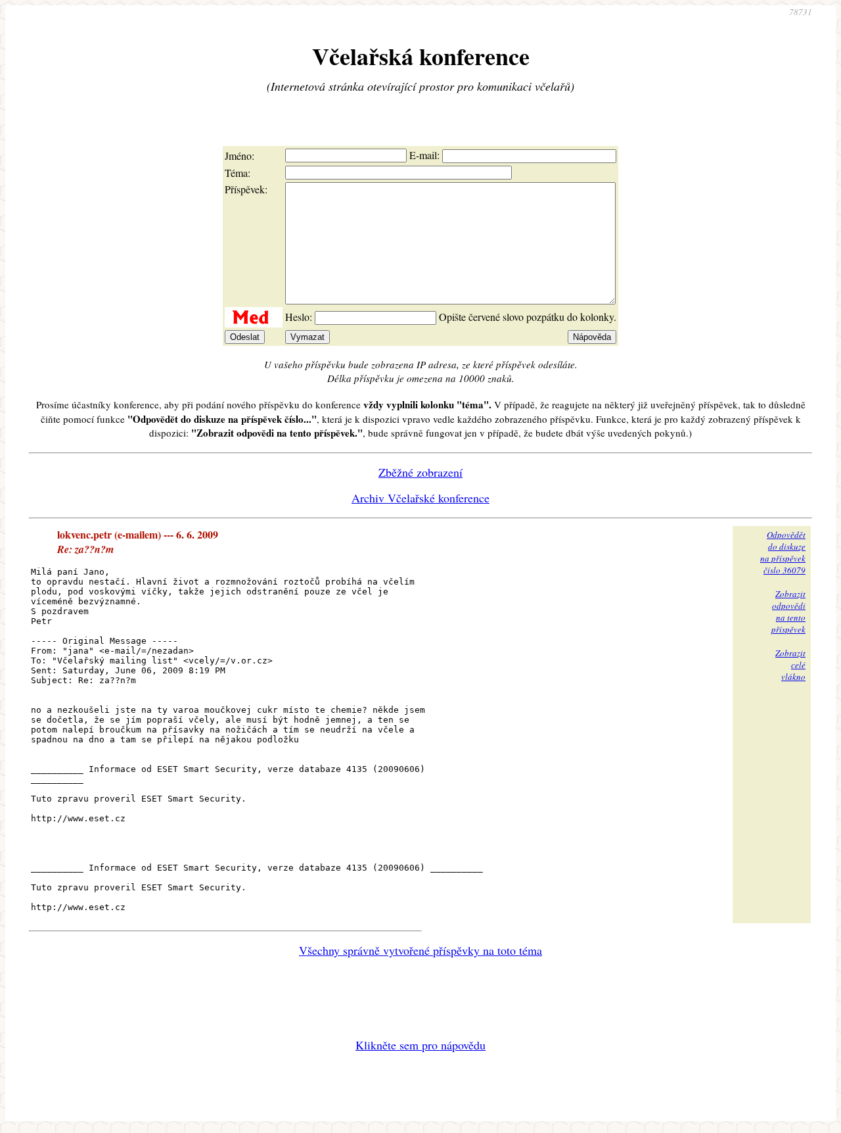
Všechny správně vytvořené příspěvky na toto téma (420, 950)
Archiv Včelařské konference (420, 498)
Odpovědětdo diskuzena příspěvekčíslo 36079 (783, 552)
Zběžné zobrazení (420, 472)
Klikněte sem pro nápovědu (420, 1045)
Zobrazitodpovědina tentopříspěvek (788, 611)
